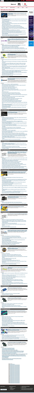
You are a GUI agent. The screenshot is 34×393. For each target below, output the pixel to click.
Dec (19, 365)
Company (7, 0)
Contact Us (11, 387)
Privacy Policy (11, 389)
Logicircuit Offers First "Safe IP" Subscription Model (9, 130)
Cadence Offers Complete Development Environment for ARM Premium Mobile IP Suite (13, 322)
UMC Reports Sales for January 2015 (6, 281)
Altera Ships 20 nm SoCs (5, 91)
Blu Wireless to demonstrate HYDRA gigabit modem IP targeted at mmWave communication (14, 63)
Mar (11, 365)
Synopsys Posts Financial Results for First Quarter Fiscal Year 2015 (10, 146)
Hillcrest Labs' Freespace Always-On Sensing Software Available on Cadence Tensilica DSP (14, 85)
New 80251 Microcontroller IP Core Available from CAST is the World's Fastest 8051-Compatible (17, 112)
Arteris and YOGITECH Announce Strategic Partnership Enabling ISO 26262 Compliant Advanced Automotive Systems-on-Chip (17, 172)
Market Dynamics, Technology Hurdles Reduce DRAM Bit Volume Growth (11, 254)
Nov (18, 365)
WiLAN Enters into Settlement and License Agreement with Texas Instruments (12, 26)
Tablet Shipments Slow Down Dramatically (7, 359)
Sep (16, 365)
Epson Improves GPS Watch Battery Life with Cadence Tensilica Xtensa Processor (12, 177)
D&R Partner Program (12, 388)
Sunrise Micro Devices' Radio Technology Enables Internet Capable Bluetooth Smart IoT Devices (14, 179)
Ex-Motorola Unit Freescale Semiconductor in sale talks (16, 206)
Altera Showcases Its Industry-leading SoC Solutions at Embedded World (11, 127)
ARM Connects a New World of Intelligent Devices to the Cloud (10, 99)
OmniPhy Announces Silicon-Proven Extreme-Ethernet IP (9, 223)
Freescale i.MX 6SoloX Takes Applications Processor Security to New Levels (12, 100)
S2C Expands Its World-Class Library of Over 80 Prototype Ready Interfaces (11, 358)
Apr (12, 365)
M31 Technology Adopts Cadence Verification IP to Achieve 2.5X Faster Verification (12, 316)
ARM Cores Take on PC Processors (6, 317)
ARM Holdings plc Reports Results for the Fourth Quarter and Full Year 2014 (12, 242)
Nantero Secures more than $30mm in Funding (8, 304)
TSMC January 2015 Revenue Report (6, 259)
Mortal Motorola (4, 178)
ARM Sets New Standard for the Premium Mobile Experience (16, 310)
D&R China (11, 0)
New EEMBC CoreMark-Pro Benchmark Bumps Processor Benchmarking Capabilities (13, 27)
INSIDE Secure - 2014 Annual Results (7, 22)
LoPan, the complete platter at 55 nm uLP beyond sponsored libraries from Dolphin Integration (14, 203)
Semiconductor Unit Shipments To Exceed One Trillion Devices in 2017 (11, 165)
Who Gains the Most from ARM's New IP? (7, 319)
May (13, 365)
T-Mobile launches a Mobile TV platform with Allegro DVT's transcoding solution (12, 303)
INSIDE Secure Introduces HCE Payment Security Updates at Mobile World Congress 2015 (13, 50)
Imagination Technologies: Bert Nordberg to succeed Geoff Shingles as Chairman (12, 282)
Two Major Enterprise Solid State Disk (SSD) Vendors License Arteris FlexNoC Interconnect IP (14, 164)
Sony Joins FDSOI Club (5, 357)
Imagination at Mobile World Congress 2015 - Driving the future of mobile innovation (13, 167)
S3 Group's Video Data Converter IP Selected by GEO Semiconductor (11, 92)
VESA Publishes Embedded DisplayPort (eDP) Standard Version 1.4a (11, 260)
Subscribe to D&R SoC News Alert (30, 0)
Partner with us (4, 389)
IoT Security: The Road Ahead (6, 253)
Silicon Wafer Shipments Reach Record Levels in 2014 (9, 258)
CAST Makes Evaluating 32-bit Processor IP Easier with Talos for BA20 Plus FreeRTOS (13, 96)
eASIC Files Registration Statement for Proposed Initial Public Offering (11, 139)
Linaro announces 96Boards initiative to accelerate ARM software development (12, 279)
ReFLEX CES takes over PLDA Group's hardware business (9, 241)
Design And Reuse (2, 1)
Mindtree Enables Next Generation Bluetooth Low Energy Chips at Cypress (11, 161)
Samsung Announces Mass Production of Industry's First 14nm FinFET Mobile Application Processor (17, 196)
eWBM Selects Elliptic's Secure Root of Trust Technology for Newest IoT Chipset (12, 163)
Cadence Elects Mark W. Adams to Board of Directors (9, 244)
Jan (10, 365)
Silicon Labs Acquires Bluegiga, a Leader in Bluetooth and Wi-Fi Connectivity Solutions (13, 323)
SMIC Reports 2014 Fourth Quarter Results (7, 278)
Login (23, 0)
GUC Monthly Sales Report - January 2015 (7, 294)
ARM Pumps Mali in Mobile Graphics (7, 318)
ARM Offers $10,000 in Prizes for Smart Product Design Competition (11, 162)
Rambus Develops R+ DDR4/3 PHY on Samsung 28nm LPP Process (10, 243)
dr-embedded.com (16, 0)
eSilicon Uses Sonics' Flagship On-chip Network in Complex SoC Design (11, 93)
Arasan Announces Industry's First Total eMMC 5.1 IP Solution (17, 342)
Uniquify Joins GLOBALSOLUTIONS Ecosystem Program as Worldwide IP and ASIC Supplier (14, 220)
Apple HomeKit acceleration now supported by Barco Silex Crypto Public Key (12, 255)
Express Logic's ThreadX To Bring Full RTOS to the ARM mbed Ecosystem (11, 101)
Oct (17, 365)
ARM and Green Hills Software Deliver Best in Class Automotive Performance (12, 202)
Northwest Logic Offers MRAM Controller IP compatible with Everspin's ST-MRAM (12, 280)
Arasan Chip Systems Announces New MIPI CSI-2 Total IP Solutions (17, 213)
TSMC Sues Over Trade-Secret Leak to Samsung (15, 287)
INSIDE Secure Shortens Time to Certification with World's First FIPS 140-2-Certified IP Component (17, 248)
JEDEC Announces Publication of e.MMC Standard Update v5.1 (10, 84)
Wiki (19, 0)
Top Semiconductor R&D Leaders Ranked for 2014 (8, 97)
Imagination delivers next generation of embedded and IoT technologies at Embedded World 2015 (14, 168)
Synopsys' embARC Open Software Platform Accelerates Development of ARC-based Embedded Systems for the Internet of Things (17, 39)
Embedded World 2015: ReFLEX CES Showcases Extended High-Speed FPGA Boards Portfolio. (14, 166)
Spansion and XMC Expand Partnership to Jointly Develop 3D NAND (11, 293)
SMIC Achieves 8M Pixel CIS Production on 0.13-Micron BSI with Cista (11, 25)
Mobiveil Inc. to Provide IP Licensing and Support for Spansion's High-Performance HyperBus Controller (17, 329)
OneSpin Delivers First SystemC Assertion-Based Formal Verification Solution (12, 98)
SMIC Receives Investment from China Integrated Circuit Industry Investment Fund (12, 219)
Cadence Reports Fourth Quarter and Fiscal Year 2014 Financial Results (11, 305)
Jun (14, 365)
